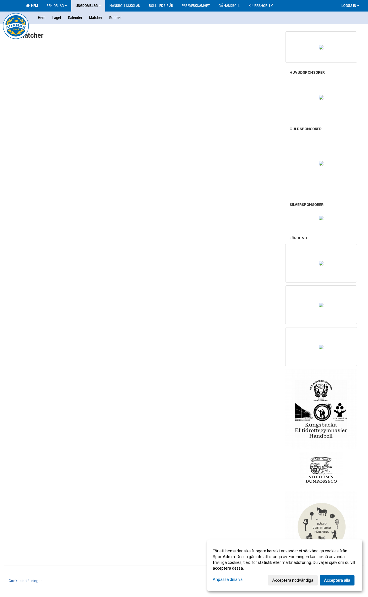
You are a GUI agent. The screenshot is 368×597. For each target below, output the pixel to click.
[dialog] (284, 565)
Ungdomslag (87, 5)
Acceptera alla (337, 580)
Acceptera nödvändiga (292, 580)
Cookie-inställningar (25, 581)
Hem (33, 5)
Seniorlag (55, 5)
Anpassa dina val (228, 579)
